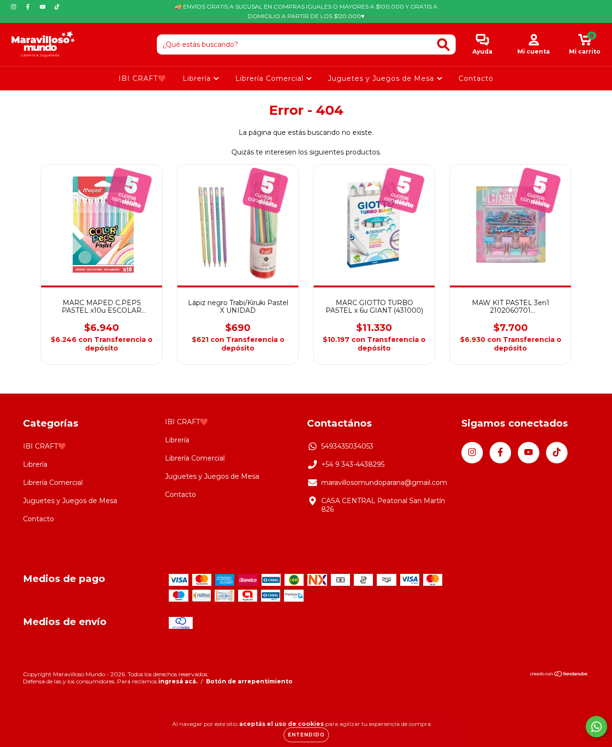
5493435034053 (347, 446)
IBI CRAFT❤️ (142, 78)
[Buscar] (443, 44)
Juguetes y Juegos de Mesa (382, 78)
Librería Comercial (270, 78)
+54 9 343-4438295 (352, 464)
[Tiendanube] (559, 675)
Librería (198, 78)
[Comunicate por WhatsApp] (596, 726)
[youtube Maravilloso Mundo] (43, 6)
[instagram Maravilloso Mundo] (14, 6)
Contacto (476, 78)
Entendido (306, 735)
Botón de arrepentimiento (249, 681)
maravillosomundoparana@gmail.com (384, 482)
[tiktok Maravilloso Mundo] (57, 6)
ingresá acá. (177, 681)
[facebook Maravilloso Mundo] (29, 6)
